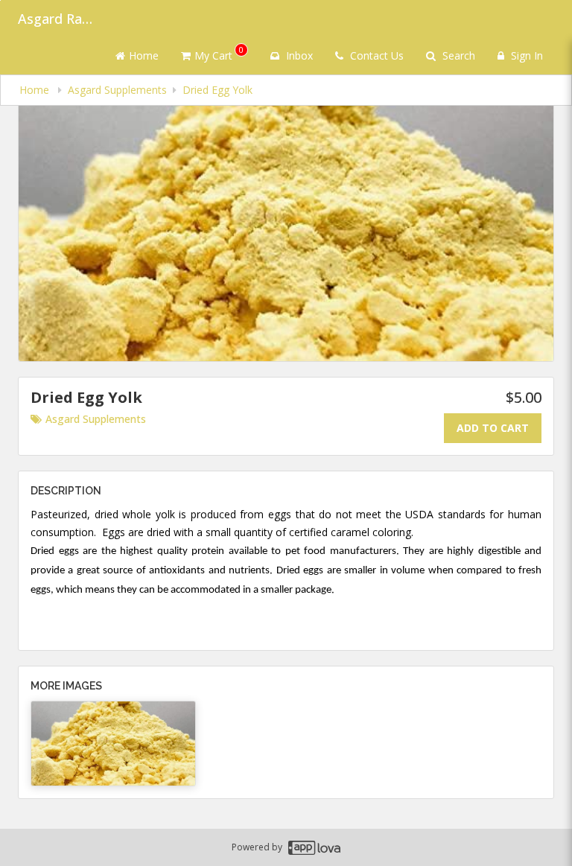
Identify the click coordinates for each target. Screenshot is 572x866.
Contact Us (375, 55)
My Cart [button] (219, 53)
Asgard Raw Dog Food (55, 19)
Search (457, 55)
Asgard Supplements (95, 419)
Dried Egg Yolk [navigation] (217, 90)
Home (144, 55)
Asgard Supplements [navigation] (117, 90)
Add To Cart (493, 428)
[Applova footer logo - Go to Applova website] (314, 848)
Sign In (525, 55)
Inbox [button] (298, 55)
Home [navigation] (35, 90)
